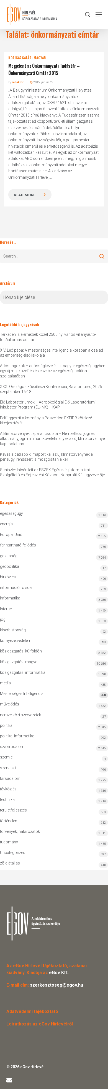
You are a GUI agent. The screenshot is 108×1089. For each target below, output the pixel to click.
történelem (9, 821)
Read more (24, 195)
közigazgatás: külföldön (21, 651)
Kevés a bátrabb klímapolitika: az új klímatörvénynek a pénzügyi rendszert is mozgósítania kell (46, 457)
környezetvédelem (15, 640)
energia (6, 524)
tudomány (9, 842)
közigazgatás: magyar (27, 57)
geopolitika (9, 566)
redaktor (18, 82)
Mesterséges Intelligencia (53, 694)
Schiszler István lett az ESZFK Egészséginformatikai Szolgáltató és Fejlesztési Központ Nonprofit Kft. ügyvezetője (52, 472)
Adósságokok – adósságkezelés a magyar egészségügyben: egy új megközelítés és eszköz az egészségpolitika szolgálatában (53, 371)
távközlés (8, 789)
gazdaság (8, 556)
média (5, 683)
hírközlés (8, 577)
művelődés (9, 704)
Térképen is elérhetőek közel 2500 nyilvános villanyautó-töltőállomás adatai (48, 337)
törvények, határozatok (20, 831)
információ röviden (17, 587)
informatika (10, 598)
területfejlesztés (13, 810)
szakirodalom (12, 746)
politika (6, 725)
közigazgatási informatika (22, 672)
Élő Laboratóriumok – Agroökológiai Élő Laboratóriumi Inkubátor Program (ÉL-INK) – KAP (48, 404)
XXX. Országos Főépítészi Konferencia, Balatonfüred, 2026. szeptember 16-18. (51, 389)
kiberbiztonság (13, 630)
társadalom (10, 778)
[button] (99, 14)
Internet (6, 609)
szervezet (8, 768)
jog (3, 619)
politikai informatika (17, 736)
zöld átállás (10, 863)
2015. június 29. (43, 82)
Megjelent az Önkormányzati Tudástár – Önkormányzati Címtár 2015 (43, 69)
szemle (6, 757)
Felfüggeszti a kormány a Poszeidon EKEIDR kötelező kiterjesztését (46, 420)
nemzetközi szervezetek (20, 715)
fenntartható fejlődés (18, 545)
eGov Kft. (59, 972)
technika (7, 799)
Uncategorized (12, 852)
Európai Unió (11, 534)
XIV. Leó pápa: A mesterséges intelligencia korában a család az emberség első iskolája (51, 352)
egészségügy (11, 513)
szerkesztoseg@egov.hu (56, 985)
